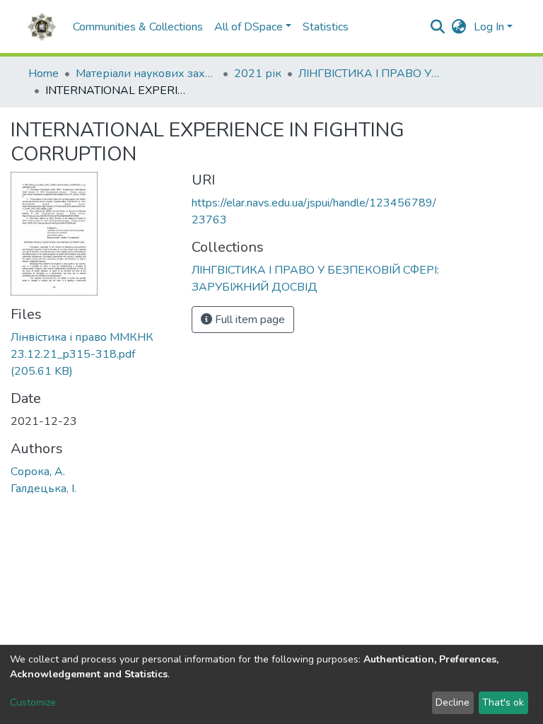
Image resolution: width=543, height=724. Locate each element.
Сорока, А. (38, 471)
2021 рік (257, 73)
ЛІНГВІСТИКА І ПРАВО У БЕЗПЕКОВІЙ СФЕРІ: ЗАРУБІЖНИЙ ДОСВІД (369, 73)
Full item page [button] (248, 319)
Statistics (326, 27)
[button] (459, 26)
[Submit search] (438, 27)
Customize (33, 702)
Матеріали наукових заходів (146, 73)
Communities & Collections (138, 27)
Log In (489, 27)
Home (43, 73)
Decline (452, 702)
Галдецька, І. (43, 488)
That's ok (503, 702)
